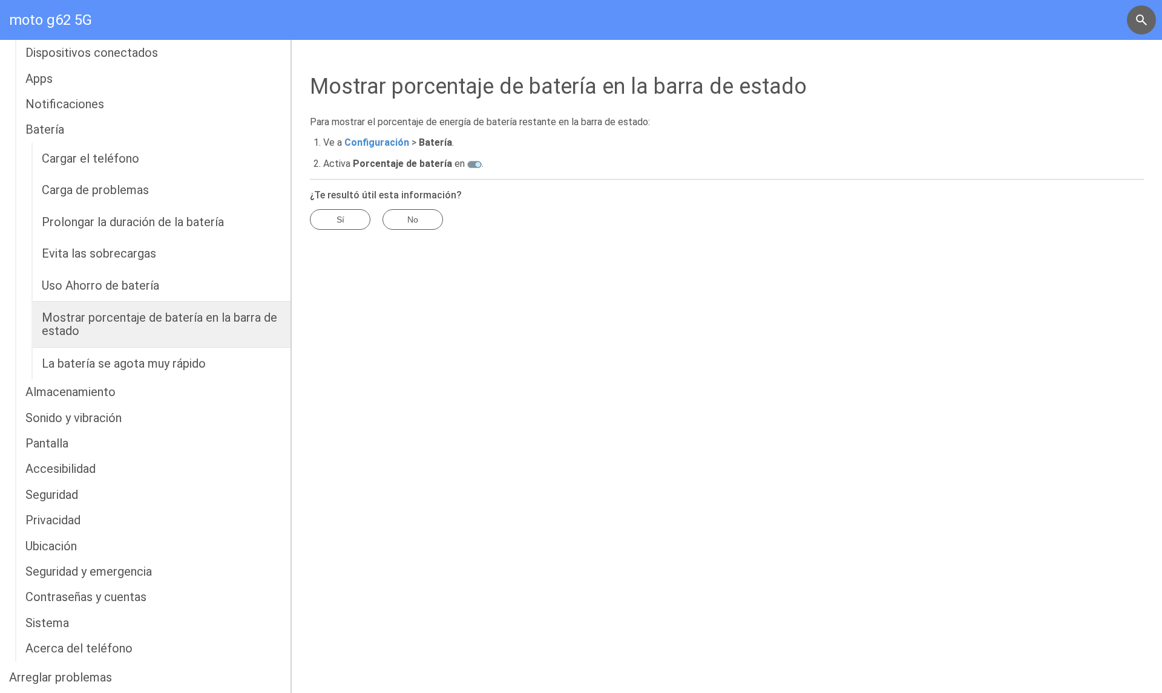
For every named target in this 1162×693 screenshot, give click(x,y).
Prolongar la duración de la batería (133, 222)
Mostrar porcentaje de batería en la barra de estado (159, 324)
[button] (1141, 19)
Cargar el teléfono (90, 158)
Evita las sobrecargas (99, 253)
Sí (340, 219)
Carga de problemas (95, 190)
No (412, 219)
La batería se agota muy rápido (124, 363)
